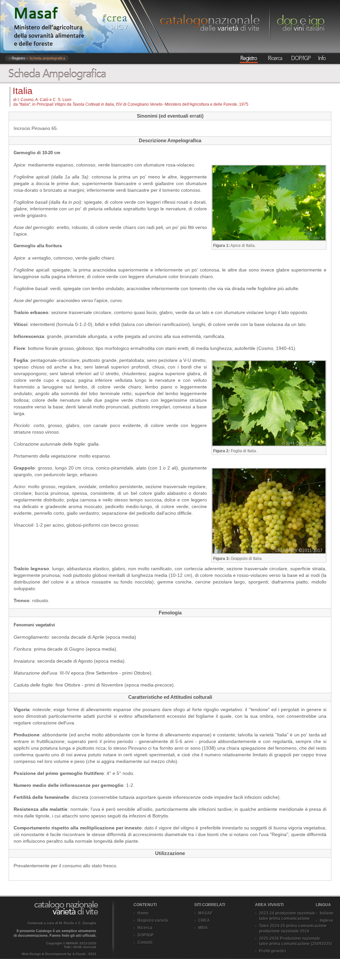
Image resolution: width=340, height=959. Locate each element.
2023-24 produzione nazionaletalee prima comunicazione (287, 916)
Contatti (144, 942)
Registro (18, 58)
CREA (204, 920)
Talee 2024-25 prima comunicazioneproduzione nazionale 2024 (293, 928)
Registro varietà (152, 920)
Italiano (326, 913)
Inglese (326, 920)
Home (143, 913)
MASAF (205, 913)
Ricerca (144, 927)
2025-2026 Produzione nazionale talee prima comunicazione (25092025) (295, 941)
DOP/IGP (145, 935)
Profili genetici (272, 951)
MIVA (203, 927)
